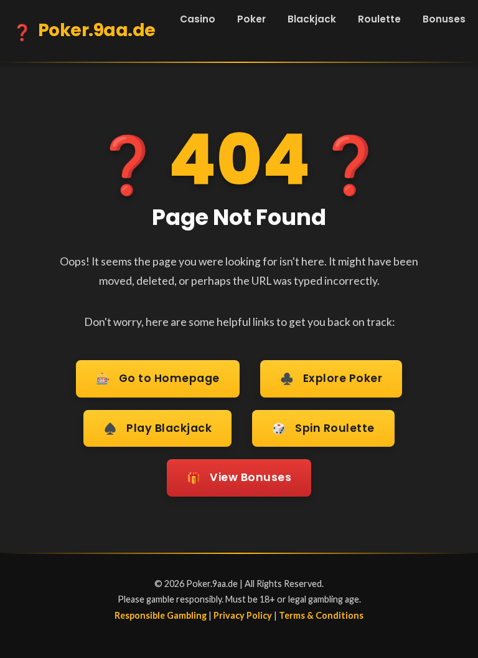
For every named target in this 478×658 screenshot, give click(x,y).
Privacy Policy (242, 615)
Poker (251, 19)
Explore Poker (331, 378)
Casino (197, 19)
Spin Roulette (323, 428)
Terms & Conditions (321, 615)
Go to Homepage (158, 378)
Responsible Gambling (161, 615)
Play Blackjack (157, 428)
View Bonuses (239, 477)
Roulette (379, 19)
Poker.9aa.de (84, 31)
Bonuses (444, 19)
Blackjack (312, 19)
